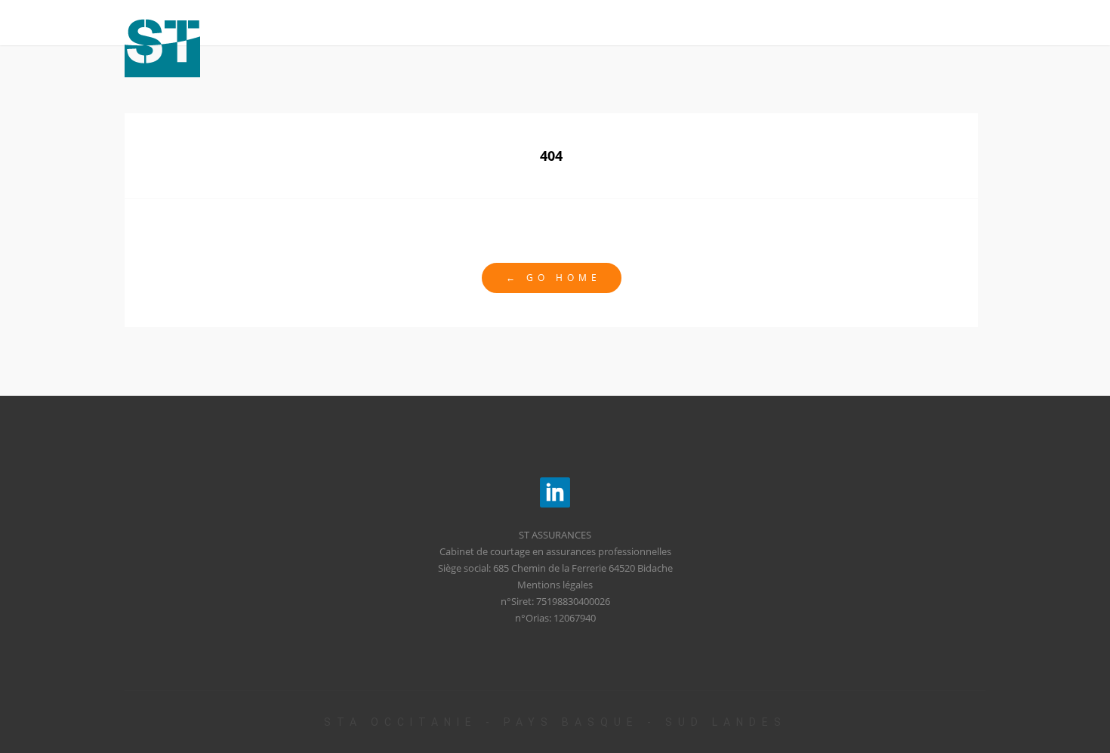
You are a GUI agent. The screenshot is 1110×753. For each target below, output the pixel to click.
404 (551, 155)
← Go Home (553, 277)
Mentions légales (555, 584)
